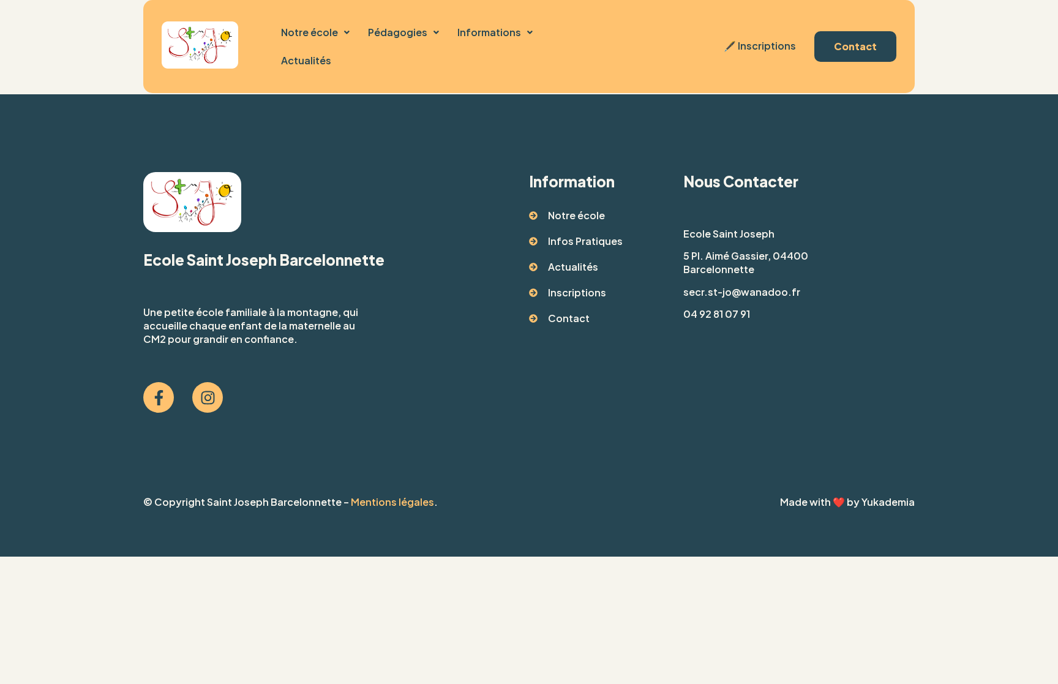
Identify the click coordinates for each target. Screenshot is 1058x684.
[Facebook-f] (158, 397)
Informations (489, 32)
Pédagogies (397, 32)
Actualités (306, 60)
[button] (315, 32)
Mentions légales (392, 501)
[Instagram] (207, 397)
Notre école (309, 32)
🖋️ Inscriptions (759, 45)
